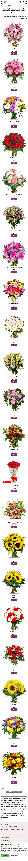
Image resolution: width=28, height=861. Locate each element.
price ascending (20, 16)
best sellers (12, 16)
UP (3, 788)
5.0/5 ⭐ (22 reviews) (6, 837)
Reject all (4, 859)
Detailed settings (14, 855)
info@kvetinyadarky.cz (7, 834)
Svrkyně (9, 5)
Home (2, 5)
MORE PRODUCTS (14, 791)
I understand (5, 855)
